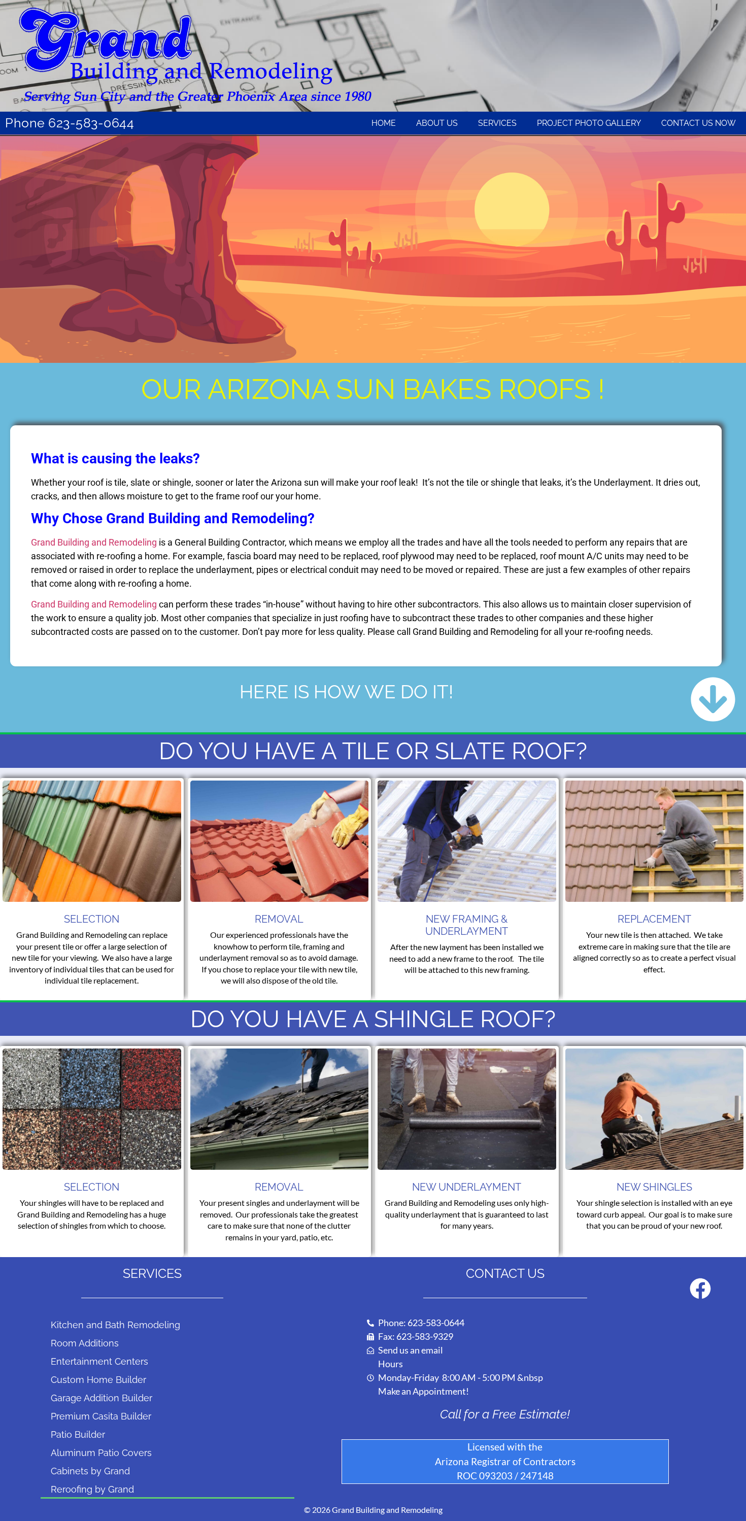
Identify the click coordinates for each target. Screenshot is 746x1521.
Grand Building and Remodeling (94, 542)
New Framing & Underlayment (466, 925)
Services (497, 123)
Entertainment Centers (99, 1361)
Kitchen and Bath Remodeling (115, 1325)
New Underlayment (466, 1187)
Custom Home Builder (98, 1379)
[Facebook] (700, 1288)
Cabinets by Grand (90, 1471)
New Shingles (654, 1187)
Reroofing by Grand (92, 1489)
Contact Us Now (698, 123)
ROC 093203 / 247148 (505, 1475)
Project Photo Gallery (589, 123)
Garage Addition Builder (101, 1398)
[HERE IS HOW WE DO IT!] (713, 699)
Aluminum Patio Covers (101, 1452)
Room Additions (85, 1343)
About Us (437, 123)
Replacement (654, 919)
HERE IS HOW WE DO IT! (346, 692)
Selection (91, 919)
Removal (279, 919)
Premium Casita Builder (101, 1416)
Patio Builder (78, 1434)
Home (383, 123)
